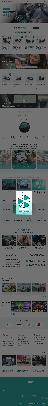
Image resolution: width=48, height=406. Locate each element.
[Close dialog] (31, 191)
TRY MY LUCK (24, 211)
